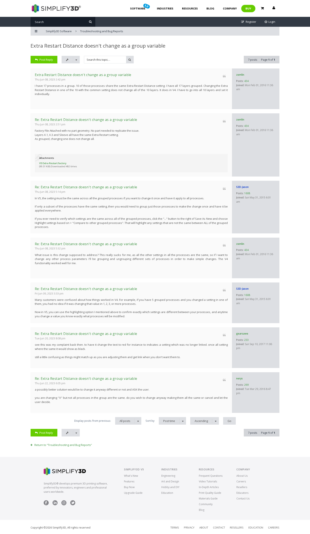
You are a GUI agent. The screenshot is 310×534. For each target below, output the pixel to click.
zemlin (240, 74)
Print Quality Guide (210, 493)
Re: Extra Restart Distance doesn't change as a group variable (86, 119)
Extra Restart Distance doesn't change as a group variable (98, 45)
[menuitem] (270, 22)
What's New (131, 476)
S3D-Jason (242, 187)
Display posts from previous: (102, 421)
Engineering (168, 476)
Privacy (189, 527)
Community (206, 504)
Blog (210, 8)
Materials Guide (208, 498)
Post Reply (46, 60)
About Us (242, 476)
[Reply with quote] (224, 76)
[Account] (273, 8)
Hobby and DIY (170, 487)
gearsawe (242, 333)
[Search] (90, 22)
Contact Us (242, 498)
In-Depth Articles (209, 487)
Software (139, 7)
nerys (239, 378)
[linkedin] (55, 504)
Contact (219, 527)
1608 (247, 193)
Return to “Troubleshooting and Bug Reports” (63, 445)
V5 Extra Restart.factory (52, 163)
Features (129, 481)
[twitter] (72, 504)
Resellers (241, 487)
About (203, 527)
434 (246, 81)
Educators (242, 493)
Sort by (160, 421)
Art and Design (170, 481)
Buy (248, 8)
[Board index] (56, 8)
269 (246, 385)
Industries (165, 8)
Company (230, 8)
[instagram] (63, 504)
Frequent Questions (210, 476)
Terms (174, 527)
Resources (190, 8)
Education (167, 493)
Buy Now (129, 487)
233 (246, 340)
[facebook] (46, 504)
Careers (241, 481)
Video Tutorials (208, 481)
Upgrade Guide (133, 493)
